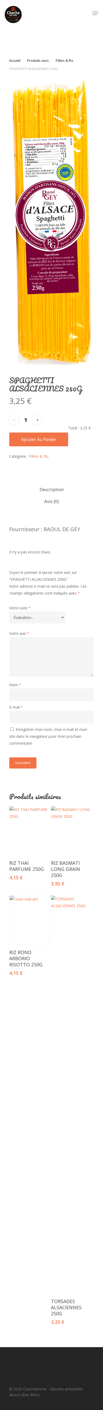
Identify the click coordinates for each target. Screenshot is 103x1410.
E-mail (16, 707)
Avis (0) (51, 501)
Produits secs (38, 60)
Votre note (20, 607)
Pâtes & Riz (64, 60)
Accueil (14, 60)
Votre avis (19, 633)
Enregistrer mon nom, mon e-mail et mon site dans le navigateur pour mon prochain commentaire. (48, 736)
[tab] (51, 490)
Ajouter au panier (38, 439)
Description (52, 489)
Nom (15, 684)
